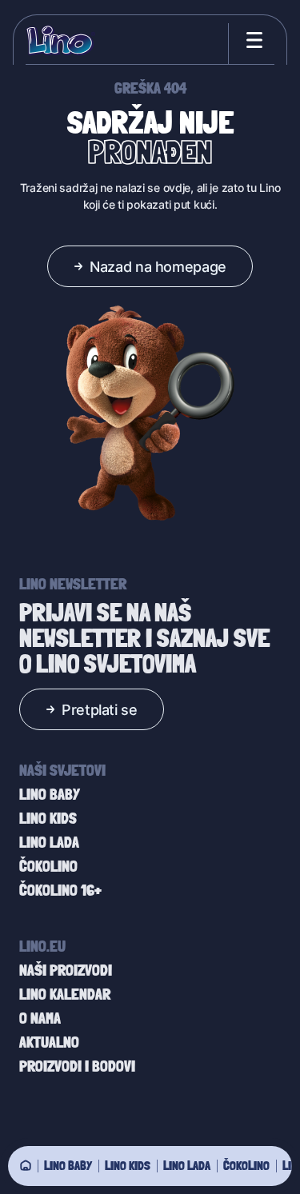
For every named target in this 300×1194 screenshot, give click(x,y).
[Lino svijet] (25, 1165)
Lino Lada (186, 1165)
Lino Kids (127, 1165)
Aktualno (49, 1042)
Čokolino (246, 1165)
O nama (40, 1018)
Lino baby (68, 1165)
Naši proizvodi (65, 970)
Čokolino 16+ (60, 890)
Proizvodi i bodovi (77, 1066)
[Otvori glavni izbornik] (251, 40)
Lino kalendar (64, 994)
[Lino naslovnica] (60, 40)
